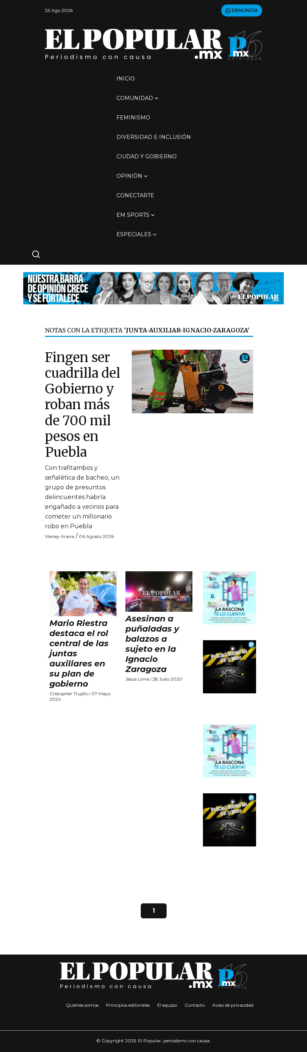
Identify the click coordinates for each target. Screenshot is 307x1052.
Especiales (133, 234)
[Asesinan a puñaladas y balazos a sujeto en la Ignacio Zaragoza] (158, 591)
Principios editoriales (128, 1005)
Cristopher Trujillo (68, 693)
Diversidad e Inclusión (153, 137)
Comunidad (134, 98)
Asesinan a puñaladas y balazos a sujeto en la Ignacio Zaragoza (152, 644)
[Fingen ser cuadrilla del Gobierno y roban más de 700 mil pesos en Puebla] (192, 380)
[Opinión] (153, 287)
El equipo (167, 1005)
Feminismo (133, 117)
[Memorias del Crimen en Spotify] (229, 666)
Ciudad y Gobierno (146, 156)
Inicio (125, 78)
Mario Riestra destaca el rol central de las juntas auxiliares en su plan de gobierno (79, 653)
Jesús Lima (137, 679)
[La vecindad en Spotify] (229, 597)
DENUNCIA (244, 10)
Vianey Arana (59, 536)
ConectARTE (135, 195)
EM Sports (132, 215)
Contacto (195, 1005)
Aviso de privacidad (232, 1005)
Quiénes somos (82, 1005)
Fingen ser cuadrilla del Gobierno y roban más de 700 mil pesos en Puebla (82, 404)
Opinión (129, 176)
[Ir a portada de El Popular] (153, 44)
